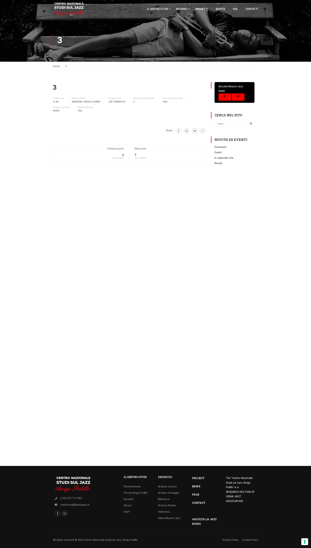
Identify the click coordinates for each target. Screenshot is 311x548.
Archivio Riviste (167, 505)
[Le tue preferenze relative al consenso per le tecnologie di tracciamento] (304, 541)
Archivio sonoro (167, 486)
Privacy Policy (230, 540)
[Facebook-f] (57, 513)
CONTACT (198, 503)
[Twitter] (194, 130)
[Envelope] (64, 513)
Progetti (201, 9)
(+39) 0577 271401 (71, 498)
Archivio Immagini (168, 492)
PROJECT (198, 478)
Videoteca (164, 511)
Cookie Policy (250, 540)
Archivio (181, 9)
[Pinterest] (203, 130)
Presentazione (132, 486)
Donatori (129, 499)
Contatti (251, 9)
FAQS (195, 494)
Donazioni (220, 147)
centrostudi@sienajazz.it (74, 504)
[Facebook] (178, 130)
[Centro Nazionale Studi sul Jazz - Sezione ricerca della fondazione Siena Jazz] (68, 9)
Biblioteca (163, 499)
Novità (220, 9)
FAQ (235, 9)
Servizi (127, 505)
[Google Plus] (186, 130)
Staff (127, 511)
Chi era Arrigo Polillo (136, 492)
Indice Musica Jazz (169, 518)
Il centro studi (157, 9)
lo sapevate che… (225, 157)
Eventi (218, 152)
